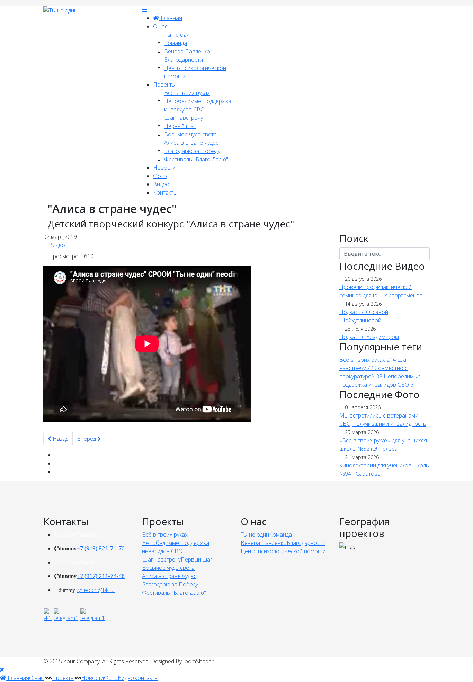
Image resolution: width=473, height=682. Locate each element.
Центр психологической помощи (283, 551)
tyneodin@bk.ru (96, 590)
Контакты (165, 192)
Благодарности (183, 59)
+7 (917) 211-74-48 (101, 576)
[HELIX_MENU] (144, 10)
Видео (161, 184)
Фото (160, 176)
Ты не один (178, 34)
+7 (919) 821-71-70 (101, 548)
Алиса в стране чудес (191, 142)
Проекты (164, 84)
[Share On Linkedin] (56, 471)
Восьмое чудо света (190, 134)
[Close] (2, 669)
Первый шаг (180, 126)
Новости (164, 167)
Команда (175, 43)
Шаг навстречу (183, 118)
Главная (170, 18)
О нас (160, 26)
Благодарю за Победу (192, 151)
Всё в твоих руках (187, 93)
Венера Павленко (187, 51)
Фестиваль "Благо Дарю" (196, 159)
